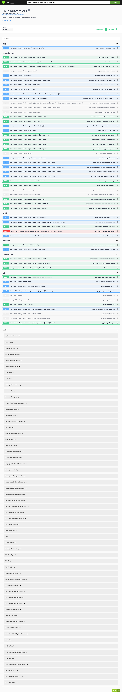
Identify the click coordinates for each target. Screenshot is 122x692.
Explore (115, 2)
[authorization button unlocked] (117, 48)
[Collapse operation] (117, 44)
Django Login (99, 29)
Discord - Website (6, 20)
